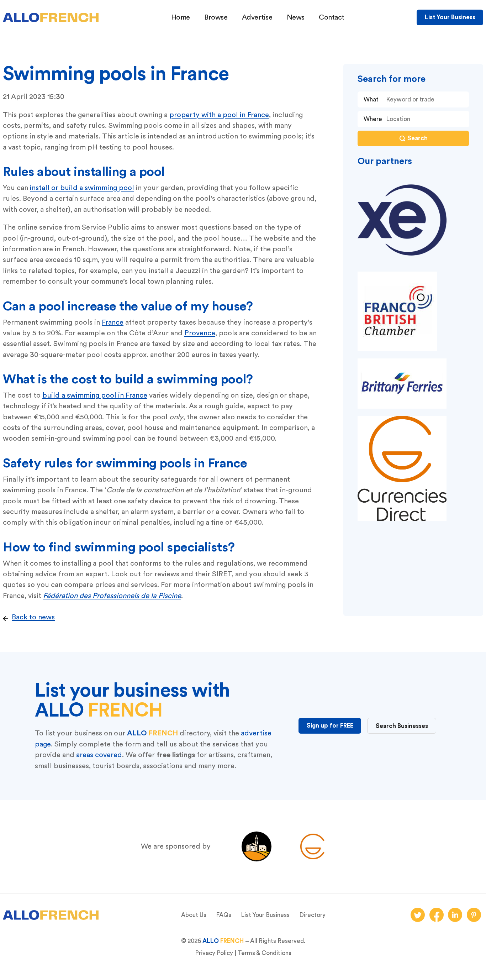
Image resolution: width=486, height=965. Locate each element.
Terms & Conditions (264, 953)
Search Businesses (402, 726)
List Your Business (450, 17)
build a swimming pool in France (94, 395)
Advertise (257, 17)
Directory (312, 915)
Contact (331, 17)
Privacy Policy (214, 953)
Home (180, 17)
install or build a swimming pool (82, 188)
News (296, 17)
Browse (215, 17)
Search (417, 138)
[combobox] (425, 119)
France (112, 322)
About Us (193, 915)
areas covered (99, 755)
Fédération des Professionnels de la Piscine (112, 595)
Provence (199, 333)
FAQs (223, 915)
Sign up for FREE (330, 726)
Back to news (33, 617)
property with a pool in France (219, 115)
